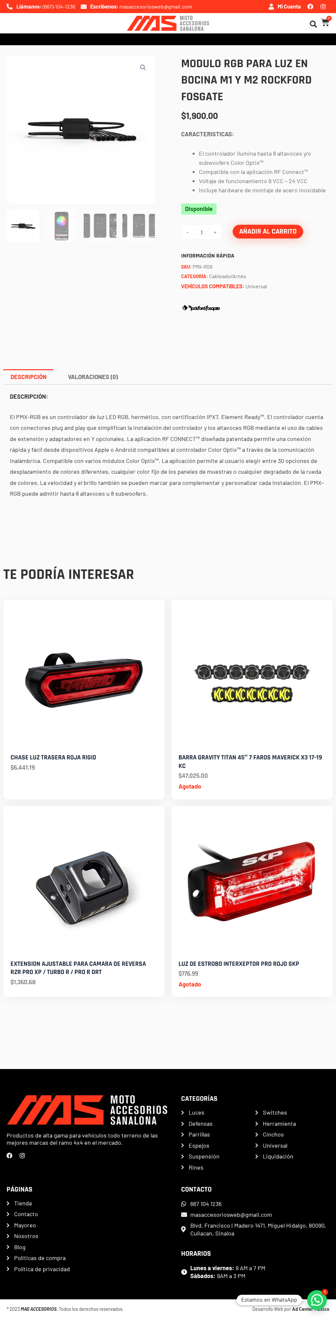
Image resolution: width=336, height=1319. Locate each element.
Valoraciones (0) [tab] (93, 376)
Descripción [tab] (28, 376)
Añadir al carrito (268, 231)
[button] (143, 67)
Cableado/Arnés (227, 276)
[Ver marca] (201, 307)
